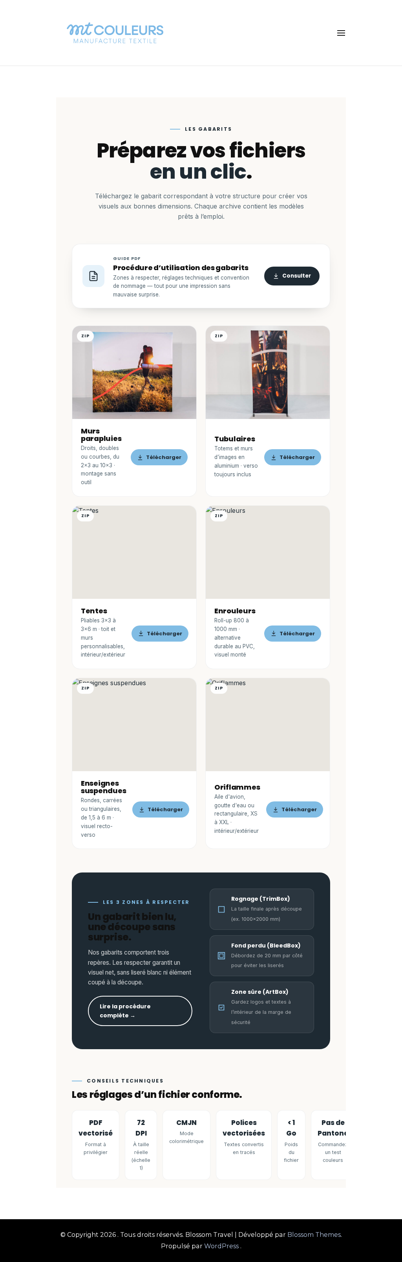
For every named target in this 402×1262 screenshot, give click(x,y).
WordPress (221, 1246)
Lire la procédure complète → (125, 1010)
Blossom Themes (314, 1234)
